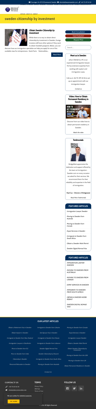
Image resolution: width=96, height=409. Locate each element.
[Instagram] (81, 388)
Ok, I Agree (13, 401)
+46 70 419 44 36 (86, 2)
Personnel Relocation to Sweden (19, 364)
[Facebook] (67, 388)
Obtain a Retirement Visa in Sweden (19, 327)
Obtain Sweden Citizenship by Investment (41, 31)
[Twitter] (74, 388)
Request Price (78, 40)
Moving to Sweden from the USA (77, 355)
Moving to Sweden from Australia (75, 217)
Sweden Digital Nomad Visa (77, 248)
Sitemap (37, 389)
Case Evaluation (78, 36)
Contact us (78, 89)
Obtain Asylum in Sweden (20, 333)
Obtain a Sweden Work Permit (77, 243)
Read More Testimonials (78, 198)
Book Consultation (78, 32)
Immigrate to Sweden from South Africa (76, 237)
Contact (35, 14)
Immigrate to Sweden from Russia (48, 338)
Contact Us (48, 372)
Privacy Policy (38, 386)
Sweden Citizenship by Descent (48, 354)
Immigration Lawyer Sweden (77, 211)
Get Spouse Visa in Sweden (48, 333)
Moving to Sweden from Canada (75, 225)
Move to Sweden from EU (20, 348)
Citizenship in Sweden (20, 359)
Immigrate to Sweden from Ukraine (48, 327)
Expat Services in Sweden (76, 231)
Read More (57, 55)
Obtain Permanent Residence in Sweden (77, 366)
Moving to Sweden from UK (77, 360)
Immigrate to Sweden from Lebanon (48, 343)
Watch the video (78, 132)
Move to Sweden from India (20, 354)
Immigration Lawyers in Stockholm (20, 343)
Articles (22, 14)
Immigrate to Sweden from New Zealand (20, 338)
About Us (29, 14)
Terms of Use (38, 391)
